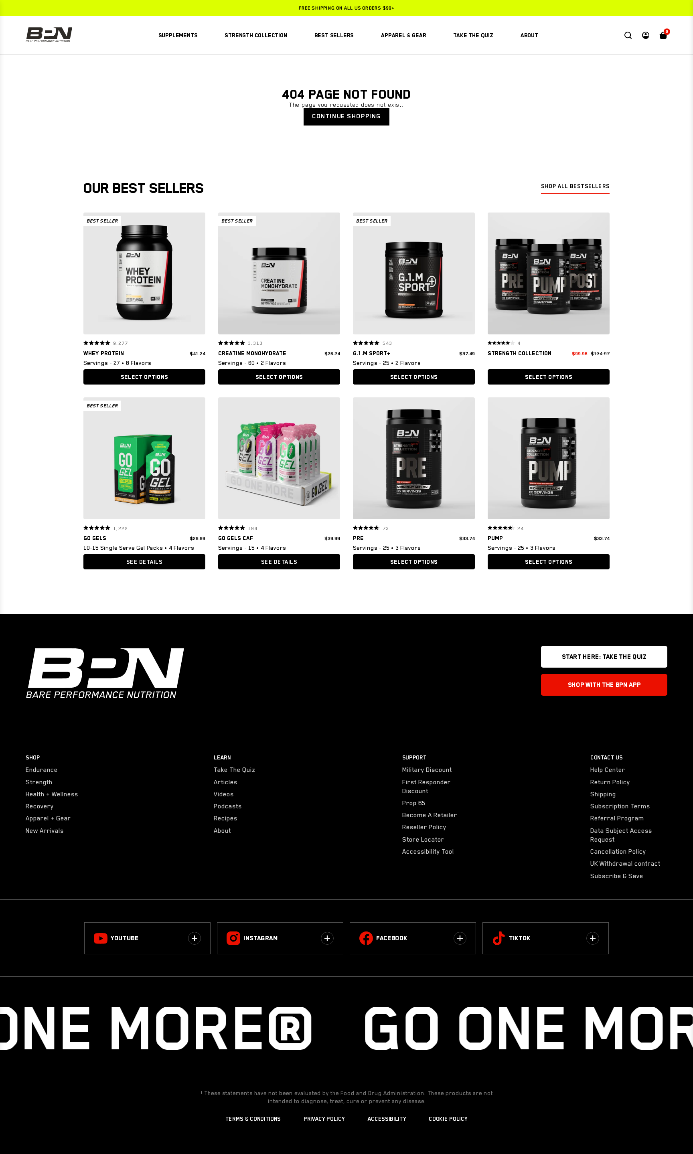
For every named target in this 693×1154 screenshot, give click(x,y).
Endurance (42, 769)
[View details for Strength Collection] (549, 275)
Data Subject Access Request (621, 835)
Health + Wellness (52, 794)
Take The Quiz (234, 769)
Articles (225, 782)
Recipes (225, 818)
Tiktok (520, 938)
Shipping (603, 794)
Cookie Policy (448, 1119)
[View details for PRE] (414, 460)
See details (144, 562)
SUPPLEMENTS (178, 35)
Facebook (391, 938)
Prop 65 (414, 803)
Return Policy (610, 782)
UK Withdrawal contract (625, 863)
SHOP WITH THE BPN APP (604, 684)
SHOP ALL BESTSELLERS (575, 186)
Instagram (260, 938)
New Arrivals (45, 830)
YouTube (124, 938)
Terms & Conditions (253, 1119)
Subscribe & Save (616, 876)
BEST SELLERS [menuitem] (334, 35)
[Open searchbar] (628, 35)
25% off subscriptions (346, 8)
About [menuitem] (529, 35)
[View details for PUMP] (549, 460)
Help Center (607, 769)
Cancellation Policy (618, 851)
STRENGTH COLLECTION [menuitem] (256, 35)
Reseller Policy (424, 827)
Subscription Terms (620, 806)
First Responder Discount (426, 787)
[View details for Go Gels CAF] (279, 460)
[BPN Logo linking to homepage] (49, 35)
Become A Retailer (429, 815)
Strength (39, 782)
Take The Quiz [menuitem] (473, 35)
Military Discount (427, 769)
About (222, 830)
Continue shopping (346, 116)
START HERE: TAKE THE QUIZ (604, 656)
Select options (144, 377)
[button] (92, 273)
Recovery (40, 806)
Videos (224, 794)
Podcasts (228, 806)
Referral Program (617, 818)
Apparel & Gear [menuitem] (403, 35)
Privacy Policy (324, 1119)
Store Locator (423, 839)
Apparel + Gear (48, 818)
